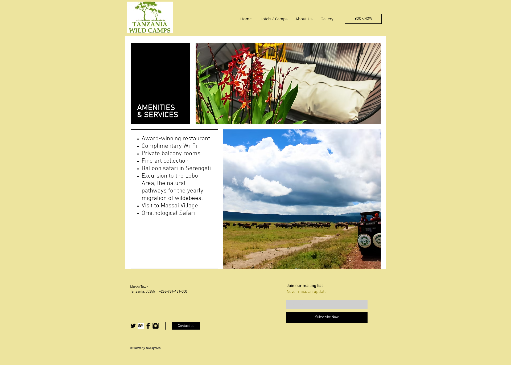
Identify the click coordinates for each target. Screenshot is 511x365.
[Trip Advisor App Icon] (141, 326)
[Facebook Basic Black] (148, 326)
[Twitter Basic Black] (133, 326)
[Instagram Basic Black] (156, 326)
